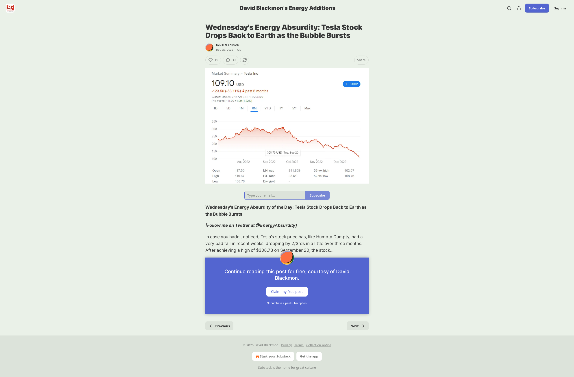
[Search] (508, 8)
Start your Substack (275, 356)
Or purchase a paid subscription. (287, 303)
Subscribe (537, 8)
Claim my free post (287, 291)
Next (354, 326)
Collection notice (318, 345)
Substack (265, 367)
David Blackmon (227, 45)
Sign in (560, 8)
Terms (299, 345)
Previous (222, 326)
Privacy (286, 345)
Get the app (309, 356)
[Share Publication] (518, 8)
